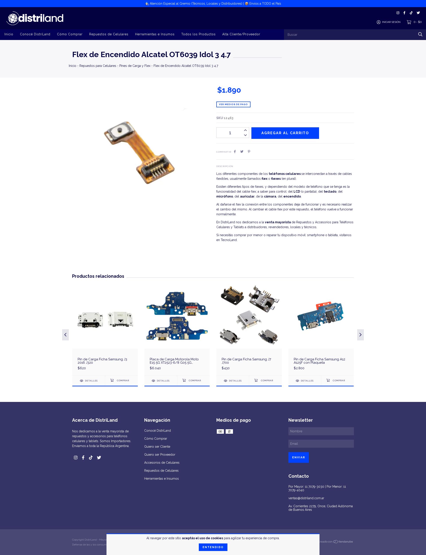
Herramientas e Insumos (155, 34)
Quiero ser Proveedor (159, 454)
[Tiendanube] (336, 542)
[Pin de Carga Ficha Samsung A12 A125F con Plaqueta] (321, 329)
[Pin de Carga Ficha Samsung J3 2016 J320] (105, 329)
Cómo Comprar (70, 34)
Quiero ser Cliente (157, 446)
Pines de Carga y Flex (134, 66)
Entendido (213, 547)
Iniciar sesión (391, 22)
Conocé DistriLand (35, 34)
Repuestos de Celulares (108, 34)
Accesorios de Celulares (161, 462)
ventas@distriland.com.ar (306, 498)
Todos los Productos (198, 34)
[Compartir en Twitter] (242, 151)
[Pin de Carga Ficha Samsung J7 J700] (249, 329)
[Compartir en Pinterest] (249, 151)
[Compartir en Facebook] (235, 151)
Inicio (8, 34)
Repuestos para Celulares (97, 66)
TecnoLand (229, 240)
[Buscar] (420, 34)
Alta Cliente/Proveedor (241, 34)
